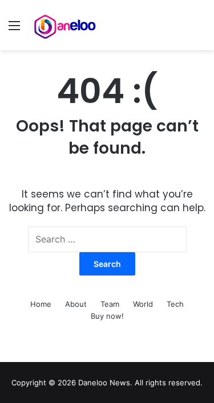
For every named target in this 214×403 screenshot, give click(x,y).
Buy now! (107, 315)
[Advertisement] (107, 162)
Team (109, 304)
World (143, 304)
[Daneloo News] (66, 25)
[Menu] (14, 29)
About (76, 304)
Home (40, 304)
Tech (175, 304)
